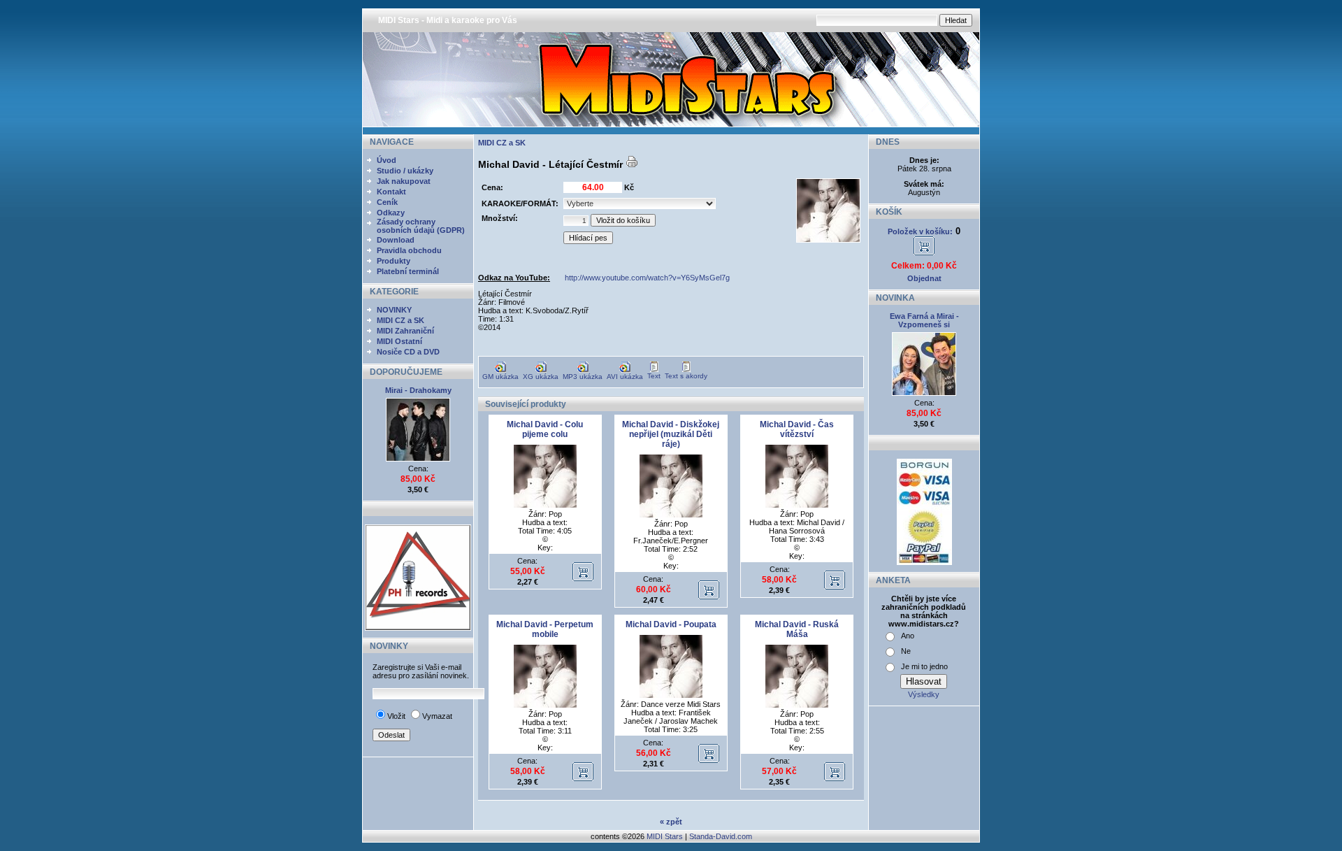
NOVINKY (394, 310)
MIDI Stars (665, 836)
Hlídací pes (588, 238)
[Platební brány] (924, 562)
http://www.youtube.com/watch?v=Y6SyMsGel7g (647, 277)
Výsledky (923, 694)
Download (395, 240)
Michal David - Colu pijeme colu (545, 429)
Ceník (387, 202)
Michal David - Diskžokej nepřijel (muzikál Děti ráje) (670, 434)
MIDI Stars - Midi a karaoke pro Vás (447, 20)
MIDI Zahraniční (405, 331)
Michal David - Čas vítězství (797, 429)
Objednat (924, 278)
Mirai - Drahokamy (418, 390)
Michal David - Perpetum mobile (544, 629)
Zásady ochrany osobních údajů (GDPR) (421, 225)
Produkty (393, 261)
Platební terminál (408, 271)
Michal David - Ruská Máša (797, 629)
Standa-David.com (720, 836)
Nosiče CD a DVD (408, 352)
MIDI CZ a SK (400, 320)
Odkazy (391, 212)
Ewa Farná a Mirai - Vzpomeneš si (924, 320)
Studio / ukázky (405, 170)
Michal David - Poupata (671, 624)
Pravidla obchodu (409, 250)
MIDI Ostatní (399, 341)
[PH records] (418, 628)
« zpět (671, 821)
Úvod (386, 160)
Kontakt (391, 191)
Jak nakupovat (404, 181)
